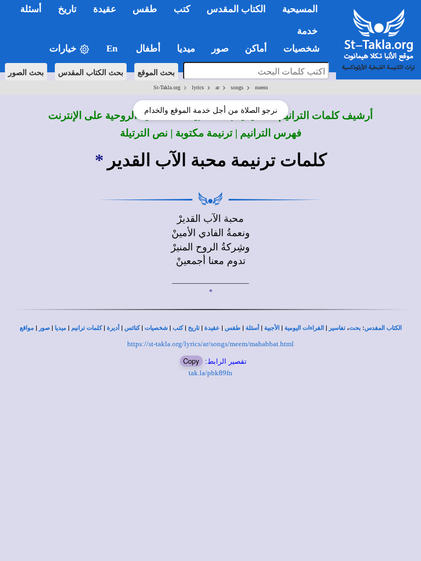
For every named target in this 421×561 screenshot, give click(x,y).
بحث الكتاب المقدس (90, 71)
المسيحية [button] (300, 9)
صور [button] (220, 48)
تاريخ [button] (67, 9)
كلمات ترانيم (86, 328)
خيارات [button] (64, 48)
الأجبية (272, 328)
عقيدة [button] (104, 9)
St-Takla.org (166, 87)
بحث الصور (26, 71)
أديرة (113, 328)
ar (217, 87)
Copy (191, 361)
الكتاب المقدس (383, 328)
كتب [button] (182, 9)
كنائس (132, 328)
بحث (355, 328)
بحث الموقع (156, 71)
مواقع (27, 328)
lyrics (198, 87)
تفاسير (337, 328)
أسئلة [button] (31, 9)
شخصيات (156, 328)
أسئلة (252, 328)
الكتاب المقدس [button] (236, 9)
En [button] (113, 48)
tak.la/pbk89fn (210, 373)
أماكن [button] (256, 48)
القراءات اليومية (304, 328)
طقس (233, 328)
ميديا (60, 328)
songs (237, 87)
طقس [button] (145, 9)
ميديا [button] (186, 48)
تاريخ (194, 328)
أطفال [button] (148, 48)
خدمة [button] (307, 31)
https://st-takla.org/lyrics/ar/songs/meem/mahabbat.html (210, 344)
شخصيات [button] (304, 48)
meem (261, 87)
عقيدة (212, 328)
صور (44, 328)
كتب (178, 328)
